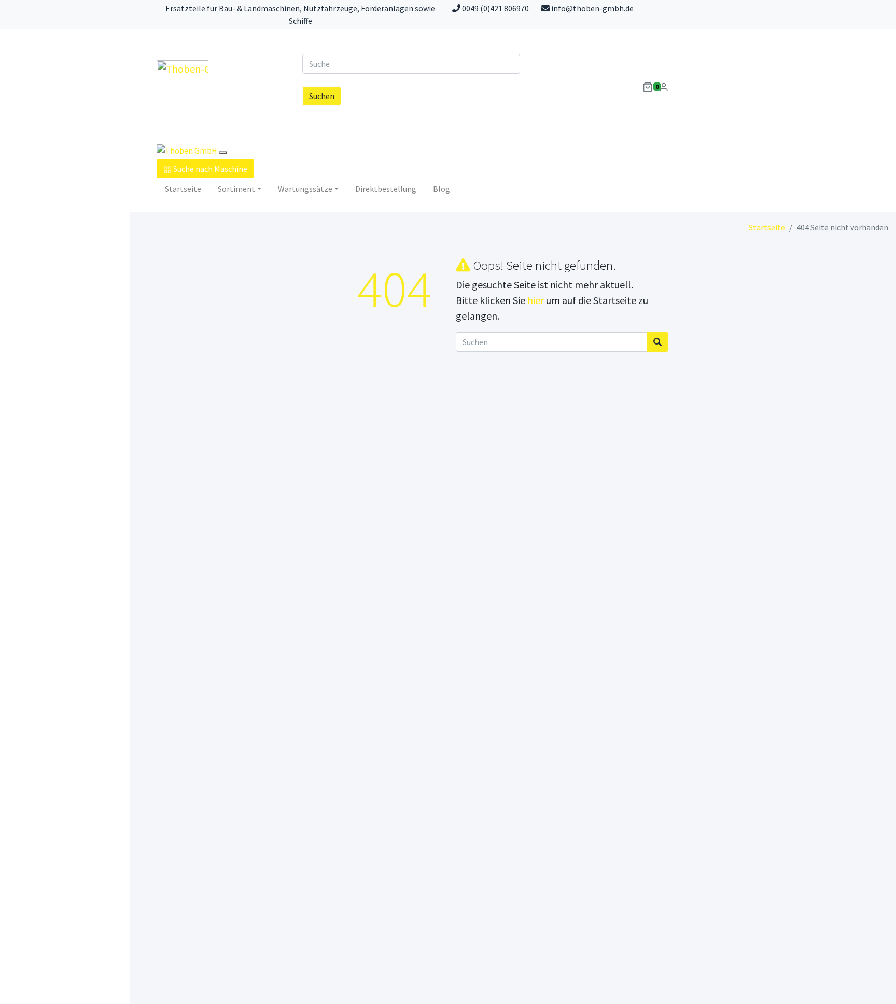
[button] (647, 86)
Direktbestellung (385, 189)
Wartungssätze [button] (305, 189)
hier (535, 300)
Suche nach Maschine (210, 168)
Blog (441, 189)
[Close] (223, 152)
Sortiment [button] (236, 189)
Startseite (183, 189)
